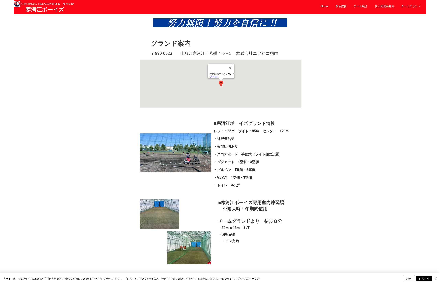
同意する (424, 278)
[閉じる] (436, 278)
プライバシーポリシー (249, 278)
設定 (408, 278)
